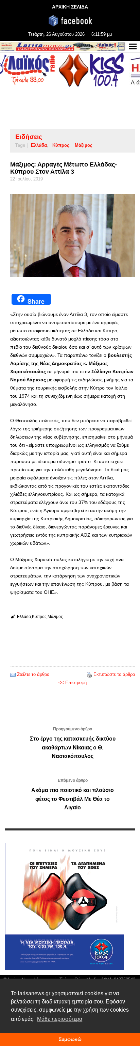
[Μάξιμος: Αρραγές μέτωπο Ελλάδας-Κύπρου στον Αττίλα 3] (72, 235)
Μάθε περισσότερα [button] (59, 1019)
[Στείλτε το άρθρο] (13, 674)
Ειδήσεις (28, 136)
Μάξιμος (83, 145)
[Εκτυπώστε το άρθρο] (89, 674)
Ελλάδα (39, 145)
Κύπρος (60, 145)
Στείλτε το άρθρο (33, 674)
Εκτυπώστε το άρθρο (114, 674)
